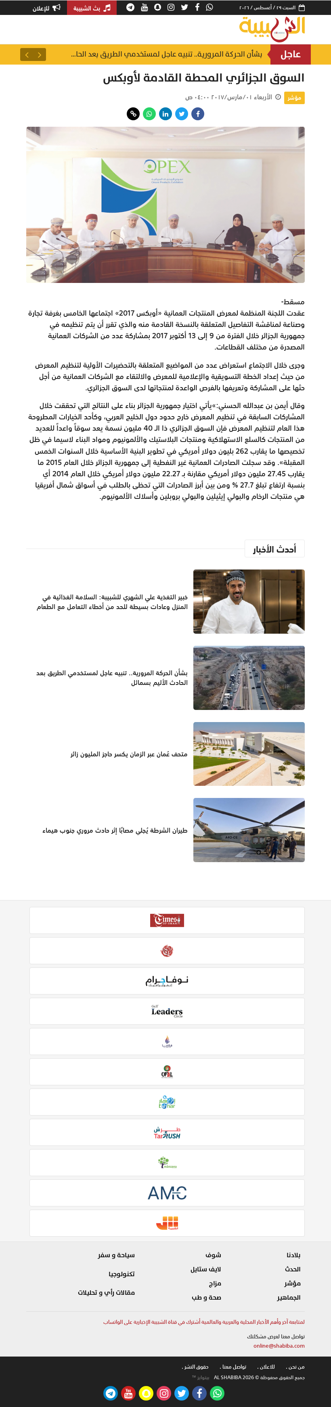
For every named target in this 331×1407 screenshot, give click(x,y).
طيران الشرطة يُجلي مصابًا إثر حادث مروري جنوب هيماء (115, 830)
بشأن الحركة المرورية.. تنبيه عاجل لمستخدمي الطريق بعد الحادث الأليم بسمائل (165, 54)
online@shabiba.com (279, 1345)
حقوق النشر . (195, 1366)
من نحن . (295, 1366)
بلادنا (294, 1255)
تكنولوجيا (122, 1274)
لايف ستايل (206, 1269)
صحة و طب (206, 1297)
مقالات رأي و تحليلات (106, 1293)
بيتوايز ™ (200, 1377)
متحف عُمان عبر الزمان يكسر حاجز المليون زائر (129, 753)
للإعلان (42, 8)
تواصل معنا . (233, 1366)
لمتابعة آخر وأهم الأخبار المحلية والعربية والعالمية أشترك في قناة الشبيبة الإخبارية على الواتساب (204, 1322)
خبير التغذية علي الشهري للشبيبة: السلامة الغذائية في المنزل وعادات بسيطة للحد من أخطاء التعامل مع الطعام (112, 601)
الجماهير (289, 1297)
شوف (213, 1255)
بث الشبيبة (87, 8)
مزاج (215, 1283)
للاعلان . (266, 1366)
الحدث (293, 1269)
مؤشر (294, 97)
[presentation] (39, 54)
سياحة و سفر (116, 1255)
